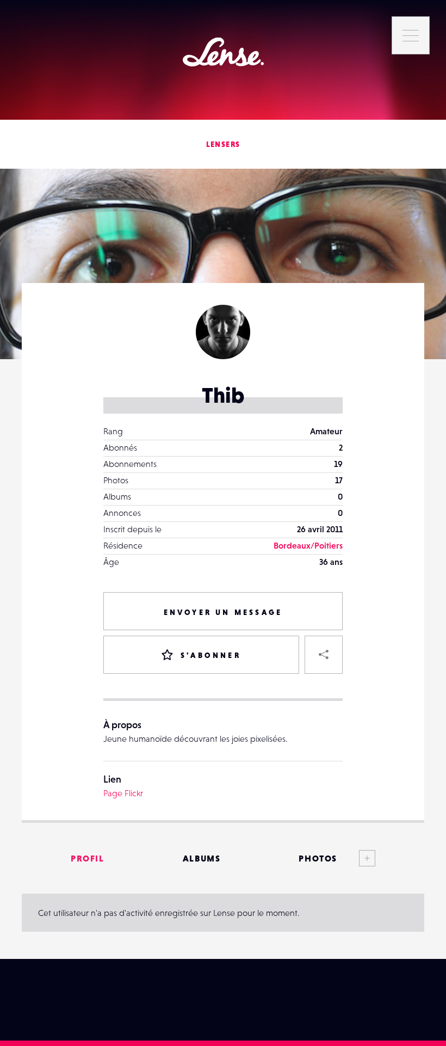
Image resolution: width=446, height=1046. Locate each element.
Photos (318, 858)
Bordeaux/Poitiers (308, 545)
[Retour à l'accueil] (223, 52)
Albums (202, 858)
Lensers (223, 144)
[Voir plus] (356, 858)
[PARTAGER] (324, 655)
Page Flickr (123, 793)
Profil (87, 858)
